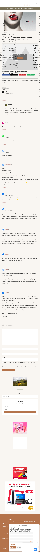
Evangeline (6, 193)
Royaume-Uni (4, 535)
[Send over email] (31, 75)
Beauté (5, 524)
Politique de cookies (20, 55)
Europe (8, 528)
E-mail (3, 352)
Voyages (8, 541)
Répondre (4, 100)
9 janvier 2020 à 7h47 (9, 124)
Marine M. (6, 292)
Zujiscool (6, 254)
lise (5, 91)
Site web (3, 357)
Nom (3, 347)
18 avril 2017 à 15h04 (9, 195)
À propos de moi (20, 389)
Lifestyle (7, 532)
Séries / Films (25, 39)
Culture (20, 39)
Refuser (19, 547)
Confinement (4, 526)
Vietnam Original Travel (8, 151)
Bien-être (8, 524)
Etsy (6, 528)
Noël (6, 533)
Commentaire (5, 328)
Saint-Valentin (9, 535)
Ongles (8, 533)
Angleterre (15, 521)
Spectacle (7, 538)
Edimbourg (3, 528)
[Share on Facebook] (6, 75)
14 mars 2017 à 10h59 (9, 294)
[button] (38, 525)
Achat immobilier (6, 521)
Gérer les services (12, 544)
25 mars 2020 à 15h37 (12, 106)
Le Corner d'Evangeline (20, 2)
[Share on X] (14, 75)
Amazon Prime (11, 521)
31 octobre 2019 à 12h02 (9, 137)
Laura (6, 208)
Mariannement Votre (8, 164)
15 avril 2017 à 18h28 (9, 210)
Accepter (12, 547)
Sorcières (4, 538)
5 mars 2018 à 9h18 (8, 152)
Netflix (4, 533)
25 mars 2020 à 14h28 (9, 93)
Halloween (7, 530)
